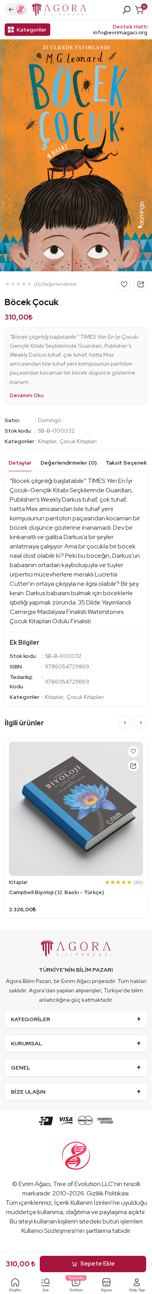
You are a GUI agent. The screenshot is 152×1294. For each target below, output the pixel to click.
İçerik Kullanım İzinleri (82, 1203)
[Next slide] (140, 723)
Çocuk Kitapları (78, 441)
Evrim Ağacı (34, 1184)
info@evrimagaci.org (120, 32)
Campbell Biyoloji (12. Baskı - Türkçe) (56, 892)
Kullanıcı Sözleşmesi (48, 1231)
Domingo (49, 420)
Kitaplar (47, 441)
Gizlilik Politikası (108, 1193)
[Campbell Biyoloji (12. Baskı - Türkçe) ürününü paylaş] (133, 766)
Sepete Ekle (97, 1263)
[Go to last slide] (125, 723)
